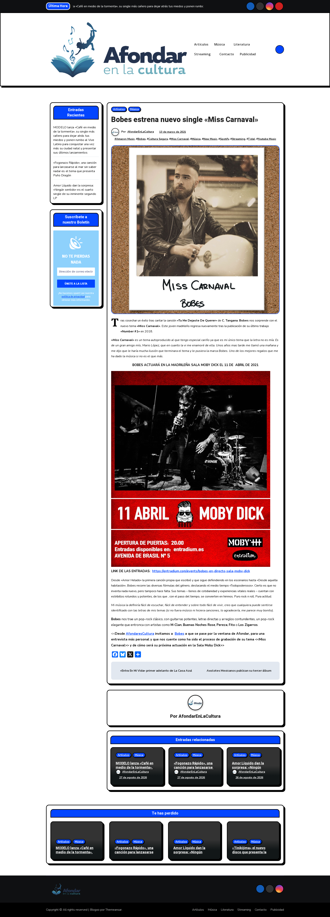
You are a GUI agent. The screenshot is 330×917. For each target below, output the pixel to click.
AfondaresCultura (140, 633)
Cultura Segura (158, 139)
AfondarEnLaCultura (140, 131)
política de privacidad (73, 296)
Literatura (242, 44)
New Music (210, 139)
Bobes (142, 139)
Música (220, 44)
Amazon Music (125, 139)
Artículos (201, 44)
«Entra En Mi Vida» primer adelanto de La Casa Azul (155, 671)
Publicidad (248, 54)
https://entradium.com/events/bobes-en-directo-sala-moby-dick (201, 571)
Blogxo (94, 910)
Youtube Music (267, 139)
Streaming (202, 54)
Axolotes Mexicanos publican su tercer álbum (239, 671)
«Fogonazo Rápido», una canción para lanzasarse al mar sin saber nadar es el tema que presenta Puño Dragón (74, 169)
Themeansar (113, 910)
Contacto (226, 54)
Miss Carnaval (180, 139)
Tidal (251, 139)
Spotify (224, 139)
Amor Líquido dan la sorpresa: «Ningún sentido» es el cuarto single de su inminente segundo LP (74, 191)
